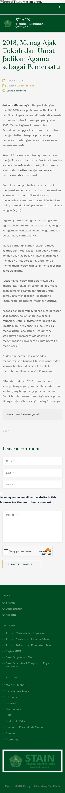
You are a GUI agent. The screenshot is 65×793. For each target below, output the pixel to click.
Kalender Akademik (17, 691)
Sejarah (10, 602)
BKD (8, 715)
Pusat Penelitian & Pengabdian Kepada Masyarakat (29, 665)
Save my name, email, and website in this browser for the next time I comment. (28, 500)
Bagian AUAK (13, 651)
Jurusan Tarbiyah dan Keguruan (25, 633)
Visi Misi (11, 614)
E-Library (11, 697)
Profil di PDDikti (15, 721)
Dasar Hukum (14, 608)
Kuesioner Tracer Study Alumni (25, 727)
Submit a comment (20, 564)
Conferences (13, 709)
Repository (12, 739)
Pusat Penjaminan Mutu (20, 657)
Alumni (10, 733)
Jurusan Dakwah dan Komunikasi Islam (29, 645)
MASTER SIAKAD (16, 685)
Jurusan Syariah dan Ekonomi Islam (27, 639)
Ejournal (11, 703)
